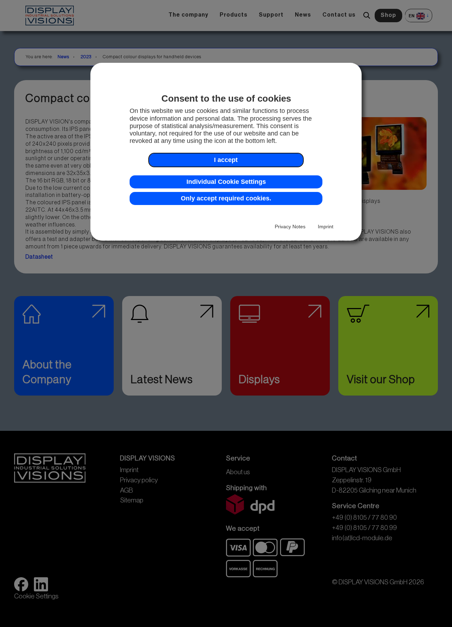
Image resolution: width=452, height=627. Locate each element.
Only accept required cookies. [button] (226, 198)
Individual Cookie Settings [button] (226, 181)
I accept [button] (226, 159)
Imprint (325, 226)
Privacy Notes (290, 226)
